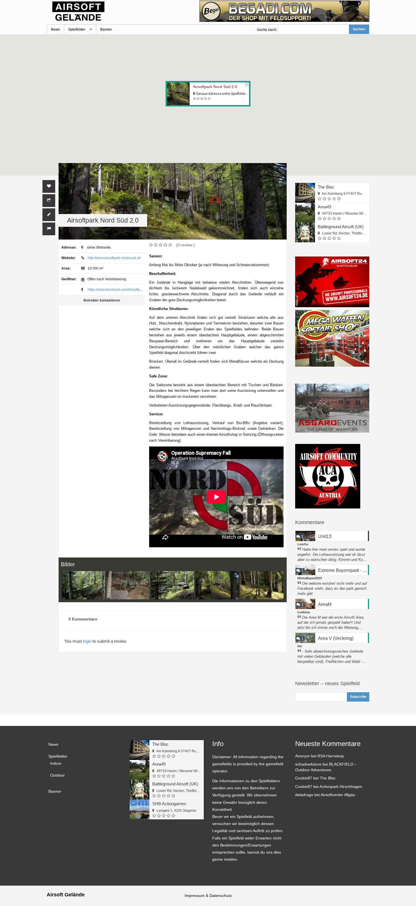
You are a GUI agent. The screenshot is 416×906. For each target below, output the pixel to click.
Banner (106, 29)
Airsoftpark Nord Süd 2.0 (215, 86)
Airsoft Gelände (66, 895)
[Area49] (305, 213)
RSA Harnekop (331, 756)
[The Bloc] (305, 193)
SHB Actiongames (169, 803)
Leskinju (303, 612)
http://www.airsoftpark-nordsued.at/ (114, 258)
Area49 (324, 206)
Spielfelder (76, 29)
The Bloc (326, 187)
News (55, 29)
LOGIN (87, 641)
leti (299, 646)
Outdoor (57, 775)
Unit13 (324, 536)
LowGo (302, 544)
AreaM (324, 604)
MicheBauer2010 (309, 578)
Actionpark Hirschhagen (340, 786)
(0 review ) (185, 245)
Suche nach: (267, 30)
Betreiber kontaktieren (101, 300)
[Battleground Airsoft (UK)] (305, 232)
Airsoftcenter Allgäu (338, 794)
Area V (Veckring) (335, 638)
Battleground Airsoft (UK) (341, 226)
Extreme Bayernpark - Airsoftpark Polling (343, 570)
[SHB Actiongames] (139, 809)
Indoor (56, 763)
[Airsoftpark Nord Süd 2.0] (83, 585)
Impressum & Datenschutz (208, 895)
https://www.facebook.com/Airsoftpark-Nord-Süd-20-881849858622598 (142, 290)
